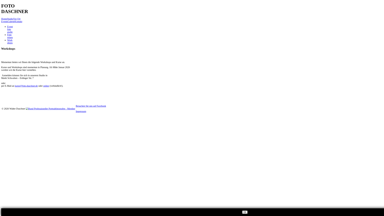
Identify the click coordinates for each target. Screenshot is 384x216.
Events (4, 21)
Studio (10, 19)
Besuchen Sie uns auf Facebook (91, 106)
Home (4, 19)
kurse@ (26, 86)
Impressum (81, 111)
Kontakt (18, 21)
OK (244, 212)
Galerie (11, 21)
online (46, 86)
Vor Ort (16, 19)
